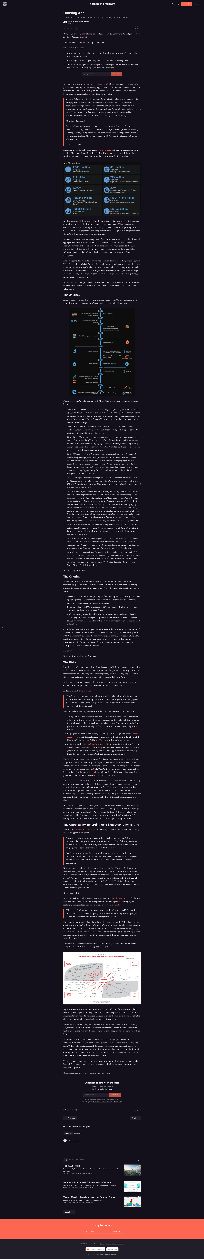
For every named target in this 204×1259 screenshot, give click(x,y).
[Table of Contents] (2, 629)
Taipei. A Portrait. (71, 1166)
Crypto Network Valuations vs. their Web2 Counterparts (83, 1200)
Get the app (112, 1249)
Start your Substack (96, 1249)
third (84, 37)
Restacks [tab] (77, 1133)
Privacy (102, 1244)
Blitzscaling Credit (83, 829)
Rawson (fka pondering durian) (78, 21)
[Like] (65, 28)
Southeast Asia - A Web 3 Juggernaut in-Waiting (87, 1182)
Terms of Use (112, 1100)
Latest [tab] (71, 1160)
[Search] (173, 4)
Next (134, 1118)
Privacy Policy (118, 1102)
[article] (102, 1171)
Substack (91, 1254)
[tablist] (72, 1133)
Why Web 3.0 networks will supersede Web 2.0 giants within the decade (89, 1185)
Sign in (197, 4)
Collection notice (118, 1244)
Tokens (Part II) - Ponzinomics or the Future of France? (90, 1197)
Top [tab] (66, 1160)
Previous (71, 1118)
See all (67, 1212)
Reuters (87, 690)
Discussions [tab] (80, 1160)
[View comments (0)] (70, 28)
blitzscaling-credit (99, 84)
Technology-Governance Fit (96, 744)
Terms (108, 1244)
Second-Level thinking (120, 898)
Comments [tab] (68, 1133)
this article (92, 772)
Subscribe (186, 4)
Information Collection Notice (101, 1102)
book (117, 904)
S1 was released (104, 150)
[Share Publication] (178, 4)
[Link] (60, 295)
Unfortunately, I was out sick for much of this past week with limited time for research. (91, 1170)
